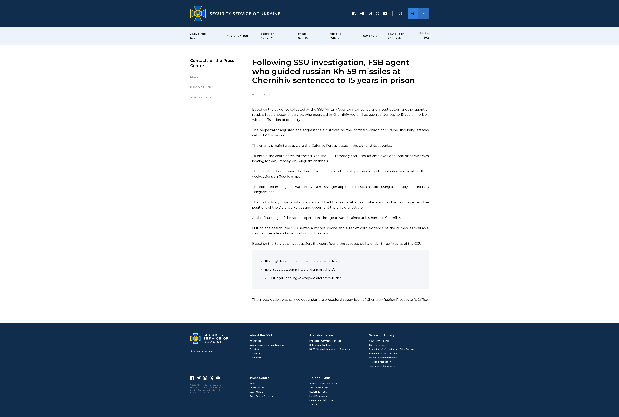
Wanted (314, 404)
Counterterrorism (378, 345)
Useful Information (319, 392)
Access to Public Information (324, 383)
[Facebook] (354, 13)
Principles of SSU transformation (326, 341)
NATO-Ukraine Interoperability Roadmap (330, 349)
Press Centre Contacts (261, 396)
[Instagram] (370, 13)
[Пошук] (400, 13)
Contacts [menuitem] (370, 35)
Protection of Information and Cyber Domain (391, 349)
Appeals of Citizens (319, 388)
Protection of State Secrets (383, 353)
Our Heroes (255, 357)
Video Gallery (200, 97)
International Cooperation (382, 366)
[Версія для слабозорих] (413, 13)
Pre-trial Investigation (380, 362)
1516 (426, 38)
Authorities (255, 341)
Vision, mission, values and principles (267, 345)
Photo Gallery (257, 388)
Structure (255, 349)
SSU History (255, 353)
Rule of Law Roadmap (320, 345)
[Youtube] (385, 13)
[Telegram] (362, 13)
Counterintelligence (379, 341)
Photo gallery (201, 87)
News (194, 76)
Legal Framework (318, 396)
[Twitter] (377, 13)
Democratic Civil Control (322, 400)
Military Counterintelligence (383, 357)
